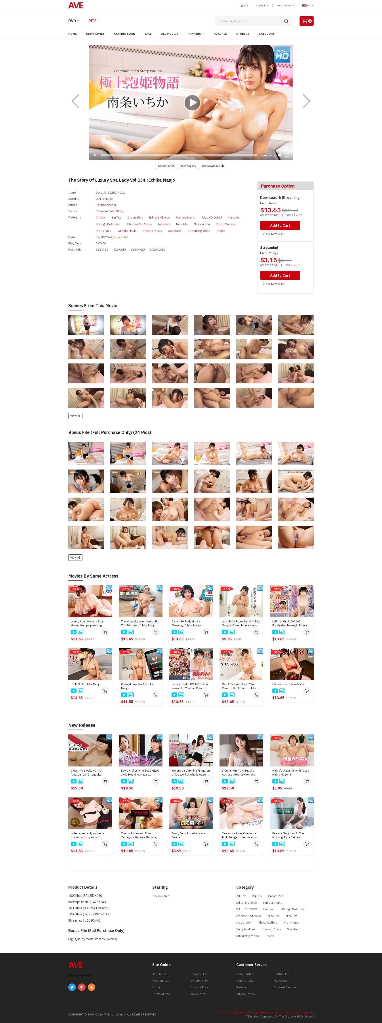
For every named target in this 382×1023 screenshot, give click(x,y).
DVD (72, 20)
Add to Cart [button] (280, 225)
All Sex (100, 217)
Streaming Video (199, 231)
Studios (242, 34)
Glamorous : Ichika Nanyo (289, 684)
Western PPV (200, 981)
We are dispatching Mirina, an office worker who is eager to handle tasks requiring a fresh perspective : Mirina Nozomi (191, 773)
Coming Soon (124, 34)
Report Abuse (245, 981)
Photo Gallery (225, 224)
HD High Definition (108, 224)
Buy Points (262, 5)
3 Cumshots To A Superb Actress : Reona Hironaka (238, 772)
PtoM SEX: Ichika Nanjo (86, 684)
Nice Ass (164, 224)
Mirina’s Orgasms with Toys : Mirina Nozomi (290, 772)
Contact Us (281, 974)
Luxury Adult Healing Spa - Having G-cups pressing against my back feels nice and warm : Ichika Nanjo (88, 623)
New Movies (95, 34)
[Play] (191, 102)
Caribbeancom (106, 205)
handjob (234, 217)
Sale (148, 34)
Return (241, 987)
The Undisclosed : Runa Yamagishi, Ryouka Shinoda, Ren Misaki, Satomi (139, 835)
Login (242, 5)
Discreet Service (284, 987)
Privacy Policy (245, 994)
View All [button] (75, 416)
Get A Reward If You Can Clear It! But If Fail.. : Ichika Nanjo (239, 686)
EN (309, 5)
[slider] (179, 155)
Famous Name (185, 217)
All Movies (169, 34)
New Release (81, 725)
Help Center (284, 5)
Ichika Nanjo (104, 199)
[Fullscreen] (287, 155)
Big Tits (116, 217)
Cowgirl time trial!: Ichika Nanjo (137, 686)
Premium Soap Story (109, 211)
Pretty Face (103, 231)
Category (266, 34)
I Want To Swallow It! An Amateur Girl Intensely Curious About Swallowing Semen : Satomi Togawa (88, 773)
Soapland (174, 231)
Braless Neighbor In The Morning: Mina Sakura (288, 835)
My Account (281, 981)
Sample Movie (127, 231)
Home (72, 34)
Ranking (194, 34)
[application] (191, 102)
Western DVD (161, 981)
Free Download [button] (211, 165)
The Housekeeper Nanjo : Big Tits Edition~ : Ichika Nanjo (140, 623)
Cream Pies (135, 217)
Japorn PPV (199, 974)
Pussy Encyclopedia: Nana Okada (188, 835)
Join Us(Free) (200, 987)
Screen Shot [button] (166, 165)
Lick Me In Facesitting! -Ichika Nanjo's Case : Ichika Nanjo (241, 623)
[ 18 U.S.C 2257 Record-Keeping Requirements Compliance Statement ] (266, 1012)
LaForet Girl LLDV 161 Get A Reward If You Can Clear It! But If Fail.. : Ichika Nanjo (190, 686)
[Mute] (280, 155)
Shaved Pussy (152, 231)
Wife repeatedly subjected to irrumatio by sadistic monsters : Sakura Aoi (88, 835)
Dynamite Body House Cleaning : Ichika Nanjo (186, 623)
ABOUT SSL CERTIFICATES (79, 975)
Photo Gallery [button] (187, 165)
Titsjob (220, 231)
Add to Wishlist (275, 234)
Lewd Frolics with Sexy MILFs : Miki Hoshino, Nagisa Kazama (140, 773)
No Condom (202, 224)
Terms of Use (161, 994)
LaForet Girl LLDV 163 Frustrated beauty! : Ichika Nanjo (289, 623)
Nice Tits (182, 224)
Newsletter (198, 994)
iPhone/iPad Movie (139, 224)
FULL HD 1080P (211, 217)
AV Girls (220, 34)
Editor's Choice (159, 217)
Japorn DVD (160, 974)
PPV (92, 20)
